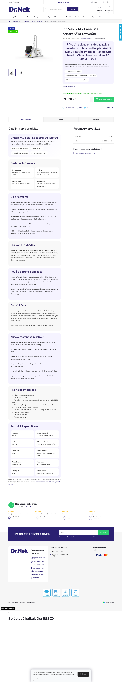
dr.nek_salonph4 (38, 571)
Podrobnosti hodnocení (86, 38)
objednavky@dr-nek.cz (39, 558)
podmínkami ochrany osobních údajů (86, 537)
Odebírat (103, 532)
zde (73, 675)
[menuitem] (16, 17)
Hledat (72, 9)
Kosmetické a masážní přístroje (85, 153)
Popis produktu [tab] (26, 120)
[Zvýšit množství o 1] (91, 98)
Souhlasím (83, 674)
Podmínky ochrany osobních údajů (60, 555)
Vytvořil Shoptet (109, 602)
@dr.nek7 (36, 577)
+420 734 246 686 (38, 562)
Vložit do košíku (105, 99)
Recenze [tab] (61, 120)
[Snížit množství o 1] (91, 100)
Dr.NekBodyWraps (38, 568)
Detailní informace (68, 86)
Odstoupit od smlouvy (7, 608)
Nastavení (38, 679)
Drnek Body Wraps (38, 574)
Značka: (110, 107)
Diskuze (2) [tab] (96, 120)
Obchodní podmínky (13, 2)
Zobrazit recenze (27, 506)
